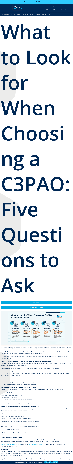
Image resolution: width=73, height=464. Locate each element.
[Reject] (71, 462)
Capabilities (54, 9)
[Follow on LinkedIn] (36, 2)
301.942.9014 (49, 1)
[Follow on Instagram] (39, 2)
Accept (46, 462)
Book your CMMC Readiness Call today (11, 444)
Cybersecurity (33, 307)
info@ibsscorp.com (25, 3)
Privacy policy (55, 462)
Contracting (62, 9)
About (46, 9)
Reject (50, 462)
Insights (41, 307)
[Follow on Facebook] (34, 2)
